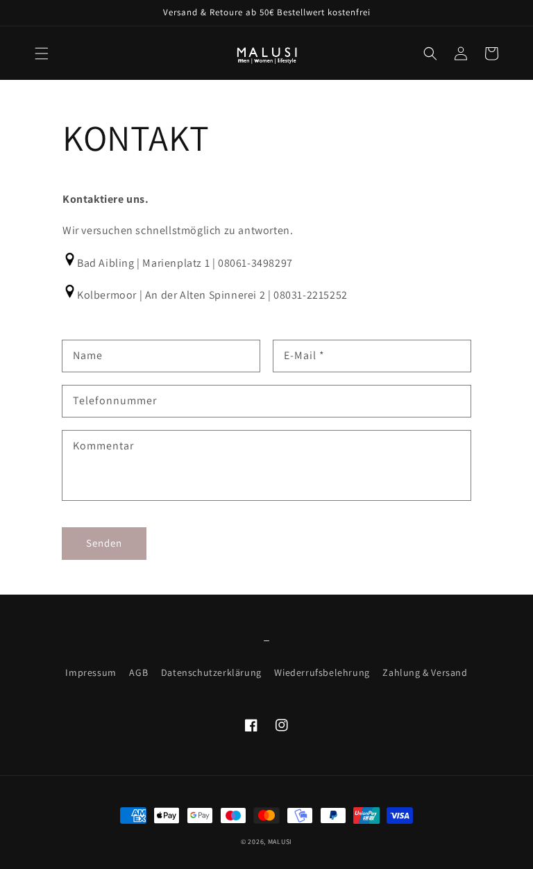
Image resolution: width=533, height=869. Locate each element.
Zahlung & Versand (424, 672)
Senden (104, 542)
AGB (138, 672)
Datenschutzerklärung (211, 672)
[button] (41, 53)
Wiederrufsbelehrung (321, 672)
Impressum (90, 672)
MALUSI (280, 841)
